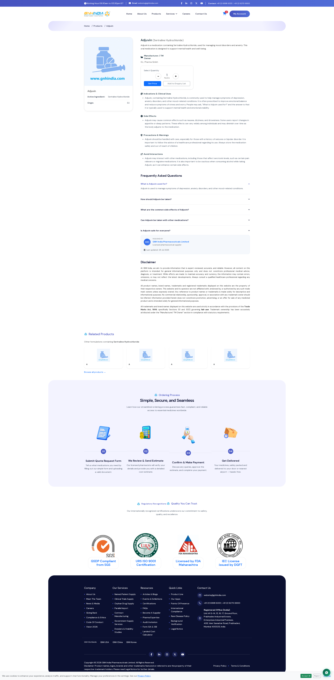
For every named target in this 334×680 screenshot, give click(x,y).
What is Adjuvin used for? (154, 184)
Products (156, 13)
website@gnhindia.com (145, 3)
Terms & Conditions (240, 665)
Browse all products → (95, 372)
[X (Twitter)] (196, 3)
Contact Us (201, 13)
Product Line (177, 594)
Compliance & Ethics (96, 617)
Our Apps (175, 599)
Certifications (149, 603)
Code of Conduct (94, 622)
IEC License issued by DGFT (230, 563)
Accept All (306, 676)
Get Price (152, 83)
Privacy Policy (219, 665)
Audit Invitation (150, 622)
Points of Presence (180, 603)
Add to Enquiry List (177, 83)
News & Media (93, 603)
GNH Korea (131, 642)
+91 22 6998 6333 (220, 3)
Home (129, 13)
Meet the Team (93, 599)
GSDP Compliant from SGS (103, 563)
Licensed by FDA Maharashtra (188, 563)
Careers (186, 13)
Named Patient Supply (125, 594)
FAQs (145, 608)
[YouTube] (202, 3)
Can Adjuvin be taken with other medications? (165, 220)
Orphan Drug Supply (124, 603)
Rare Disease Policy (180, 616)
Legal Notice (177, 628)
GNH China (118, 642)
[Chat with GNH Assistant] (326, 672)
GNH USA (104, 642)
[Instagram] (191, 3)
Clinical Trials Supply (124, 599)
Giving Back (91, 612)
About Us (142, 13)
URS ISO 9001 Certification (146, 563)
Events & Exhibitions (152, 599)
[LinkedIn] (186, 3)
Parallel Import (121, 608)
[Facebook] (181, 3)
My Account (239, 13)
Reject (317, 676)
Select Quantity (151, 70)
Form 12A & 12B (150, 626)
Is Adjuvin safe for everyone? (155, 230)
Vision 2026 (92, 626)
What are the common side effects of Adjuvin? (165, 209)
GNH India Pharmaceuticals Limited (171, 241)
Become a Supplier (152, 612)
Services (170, 13)
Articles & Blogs (150, 594)
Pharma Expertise (151, 617)
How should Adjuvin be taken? (156, 199)
